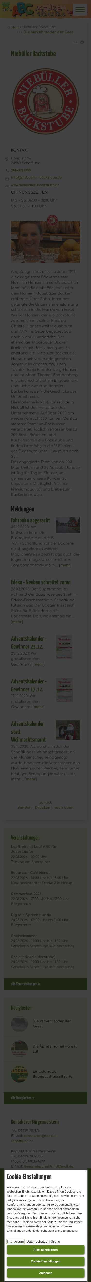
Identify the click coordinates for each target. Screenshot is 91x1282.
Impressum (15, 1241)
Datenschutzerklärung (43, 1241)
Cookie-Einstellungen (45, 1261)
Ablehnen (45, 1273)
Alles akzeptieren (45, 1250)
